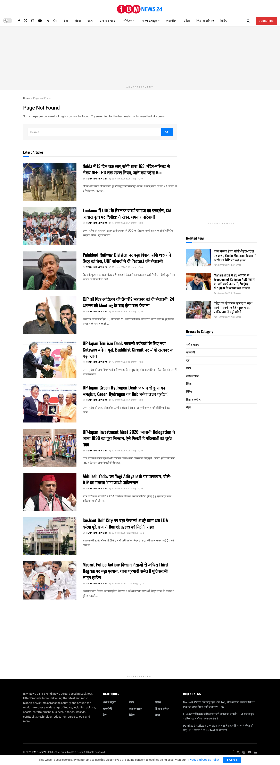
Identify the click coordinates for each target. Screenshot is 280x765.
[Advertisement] (140, 55)
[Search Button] (248, 20)
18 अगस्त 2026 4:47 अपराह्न (228, 265)
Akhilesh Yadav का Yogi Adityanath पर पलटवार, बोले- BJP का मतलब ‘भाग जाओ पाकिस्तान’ (127, 479)
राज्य (90, 20)
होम (55, 20)
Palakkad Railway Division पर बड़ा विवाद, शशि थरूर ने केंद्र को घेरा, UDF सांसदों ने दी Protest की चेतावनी (127, 257)
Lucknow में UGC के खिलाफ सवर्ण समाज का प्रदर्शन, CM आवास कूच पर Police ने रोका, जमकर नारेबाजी (127, 213)
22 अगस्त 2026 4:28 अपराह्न (123, 450)
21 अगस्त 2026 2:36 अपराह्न (228, 317)
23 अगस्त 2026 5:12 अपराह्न (123, 267)
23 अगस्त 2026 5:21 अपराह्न (123, 223)
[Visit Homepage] (140, 7)
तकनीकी (171, 20)
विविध (223, 20)
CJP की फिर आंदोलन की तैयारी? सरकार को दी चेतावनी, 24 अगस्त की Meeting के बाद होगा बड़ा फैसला (128, 302)
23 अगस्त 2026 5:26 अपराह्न (123, 178)
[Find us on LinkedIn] (47, 20)
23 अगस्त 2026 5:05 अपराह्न (123, 311)
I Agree (232, 760)
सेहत (188, 407)
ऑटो (187, 20)
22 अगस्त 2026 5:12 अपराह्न (123, 362)
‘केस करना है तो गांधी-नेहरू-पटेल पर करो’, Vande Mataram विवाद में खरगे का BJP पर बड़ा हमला (235, 255)
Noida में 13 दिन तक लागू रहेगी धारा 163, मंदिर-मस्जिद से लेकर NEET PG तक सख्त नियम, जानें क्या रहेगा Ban (126, 169)
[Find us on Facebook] (19, 20)
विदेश (77, 20)
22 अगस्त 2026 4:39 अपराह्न (123, 400)
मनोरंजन (127, 20)
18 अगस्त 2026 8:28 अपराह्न (228, 293)
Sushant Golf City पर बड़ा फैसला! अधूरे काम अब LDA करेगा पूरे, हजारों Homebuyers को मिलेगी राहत (125, 523)
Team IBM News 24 (96, 178)
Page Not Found (42, 98)
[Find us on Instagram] (32, 20)
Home (26, 98)
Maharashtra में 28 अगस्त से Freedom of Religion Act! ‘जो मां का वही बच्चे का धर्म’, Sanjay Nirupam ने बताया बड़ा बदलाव (234, 281)
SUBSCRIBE (266, 21)
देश (66, 20)
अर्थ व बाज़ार (107, 20)
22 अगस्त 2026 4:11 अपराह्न (123, 488)
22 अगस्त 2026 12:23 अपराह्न (124, 533)
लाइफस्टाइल (149, 20)
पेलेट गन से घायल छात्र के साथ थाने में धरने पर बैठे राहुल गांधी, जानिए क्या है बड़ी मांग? (233, 307)
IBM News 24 (39, 752)
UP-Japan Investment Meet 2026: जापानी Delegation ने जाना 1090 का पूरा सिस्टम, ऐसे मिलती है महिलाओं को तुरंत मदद (129, 438)
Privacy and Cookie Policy (203, 760)
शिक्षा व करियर (205, 20)
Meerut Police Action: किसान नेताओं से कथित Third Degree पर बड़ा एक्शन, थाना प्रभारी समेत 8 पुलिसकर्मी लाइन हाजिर (125, 570)
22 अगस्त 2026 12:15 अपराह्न (124, 583)
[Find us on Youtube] (40, 20)
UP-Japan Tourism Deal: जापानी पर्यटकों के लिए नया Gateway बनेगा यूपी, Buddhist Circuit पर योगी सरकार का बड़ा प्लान (128, 349)
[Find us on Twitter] (25, 20)
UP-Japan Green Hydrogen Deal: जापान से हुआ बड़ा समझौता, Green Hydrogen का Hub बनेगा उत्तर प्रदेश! (125, 390)
